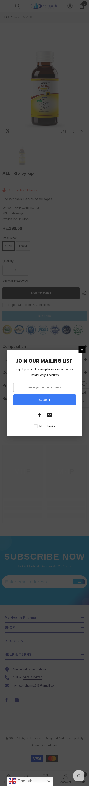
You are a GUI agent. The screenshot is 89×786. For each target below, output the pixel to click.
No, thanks (47, 426)
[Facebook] (40, 415)
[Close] (81, 349)
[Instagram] (50, 415)
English (24, 780)
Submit (45, 400)
